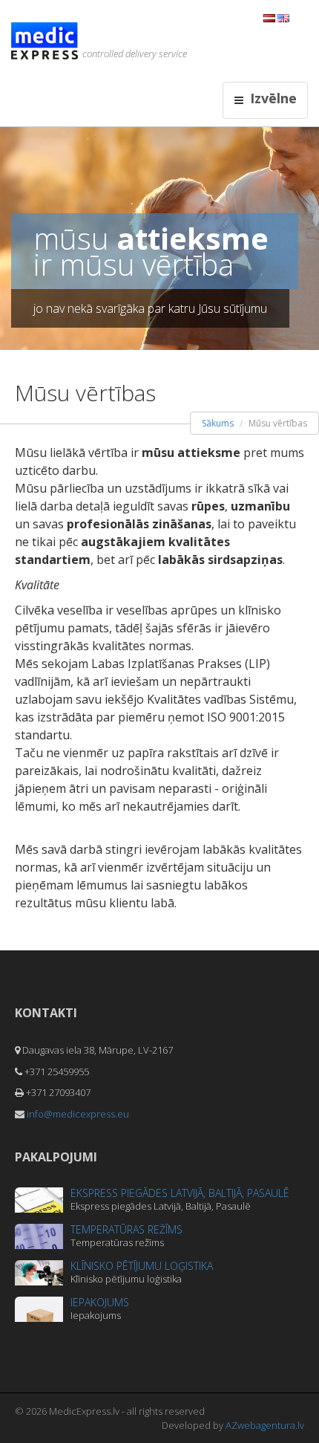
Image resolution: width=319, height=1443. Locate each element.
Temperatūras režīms (126, 1229)
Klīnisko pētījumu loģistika (141, 1266)
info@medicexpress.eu (78, 1114)
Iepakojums (99, 1302)
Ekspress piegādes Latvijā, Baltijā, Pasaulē (179, 1193)
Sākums (218, 423)
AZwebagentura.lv (265, 1425)
